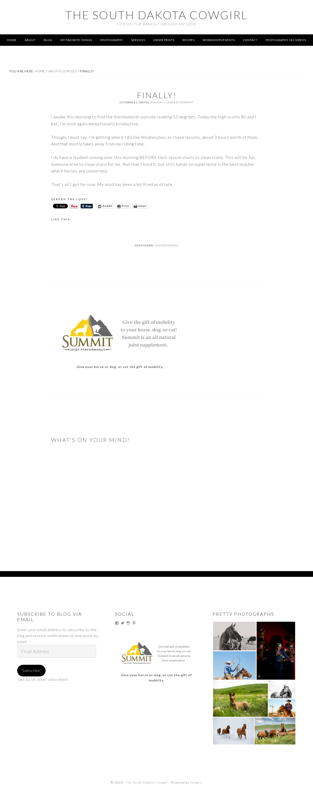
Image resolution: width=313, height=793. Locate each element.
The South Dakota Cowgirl (156, 15)
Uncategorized (166, 245)
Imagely (196, 782)
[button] (234, 636)
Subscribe (31, 670)
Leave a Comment (180, 102)
